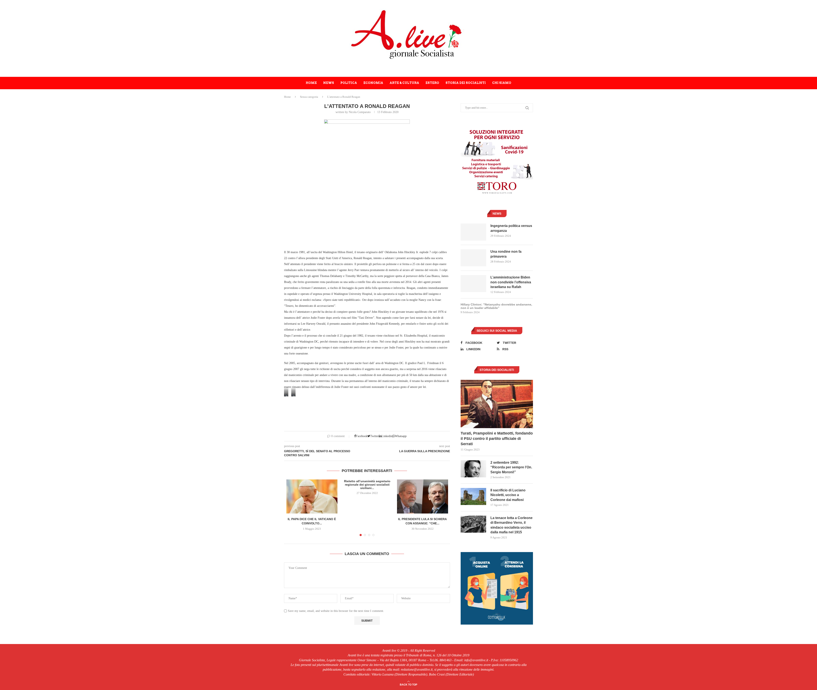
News (328, 83)
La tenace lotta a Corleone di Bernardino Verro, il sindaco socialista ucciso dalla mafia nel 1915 (511, 525)
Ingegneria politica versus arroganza (511, 228)
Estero (432, 83)
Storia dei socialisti (466, 83)
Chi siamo (501, 83)
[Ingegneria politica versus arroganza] (473, 232)
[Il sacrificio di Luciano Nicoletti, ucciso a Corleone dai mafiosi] (473, 496)
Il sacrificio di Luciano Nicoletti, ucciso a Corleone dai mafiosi (508, 495)
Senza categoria (309, 96)
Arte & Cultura (404, 83)
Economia (373, 83)
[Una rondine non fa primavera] (473, 257)
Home (311, 83)
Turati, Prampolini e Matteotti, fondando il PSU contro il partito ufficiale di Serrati (497, 438)
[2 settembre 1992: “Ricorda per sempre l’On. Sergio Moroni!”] (473, 468)
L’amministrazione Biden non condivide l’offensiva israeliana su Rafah (510, 282)
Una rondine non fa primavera (505, 254)
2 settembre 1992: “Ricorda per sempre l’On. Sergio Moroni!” (511, 467)
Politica (348, 83)
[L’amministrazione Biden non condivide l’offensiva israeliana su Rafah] (473, 283)
